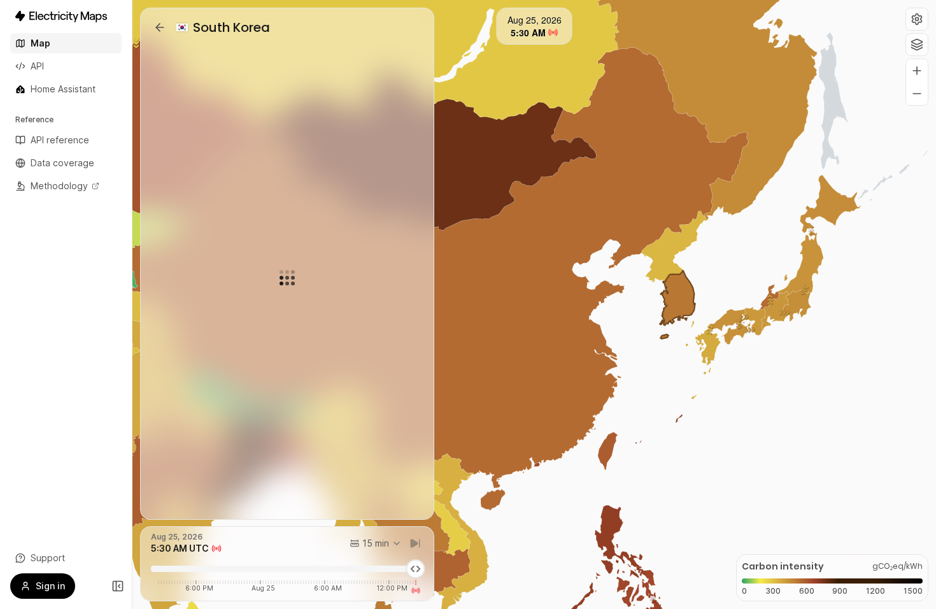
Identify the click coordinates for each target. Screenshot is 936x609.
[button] (916, 19)
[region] (534, 304)
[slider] (415, 569)
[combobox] (375, 543)
